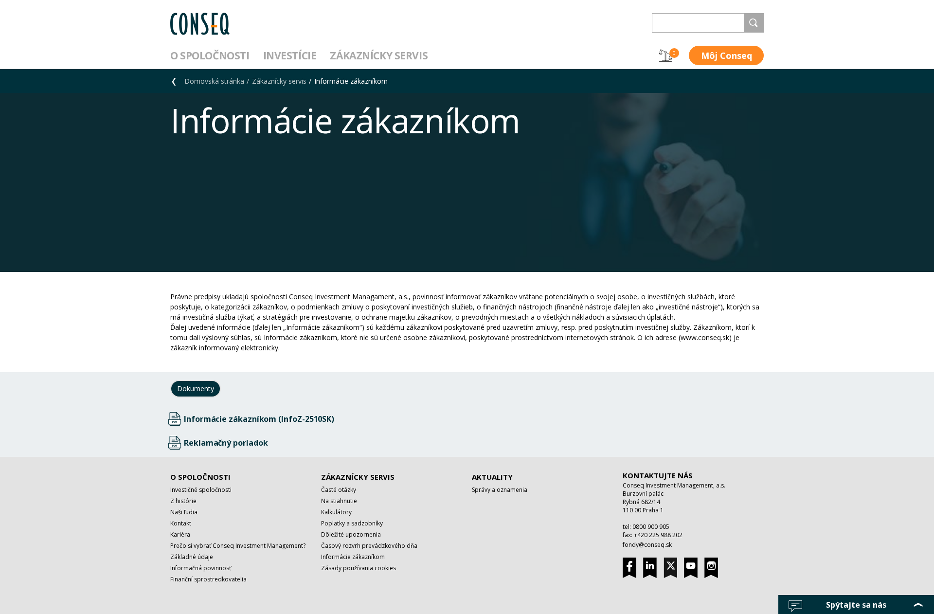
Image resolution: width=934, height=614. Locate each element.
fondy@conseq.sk (647, 545)
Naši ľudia (184, 512)
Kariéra (180, 534)
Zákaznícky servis (379, 55)
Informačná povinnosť (200, 568)
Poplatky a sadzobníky (352, 523)
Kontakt (180, 523)
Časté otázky (338, 490)
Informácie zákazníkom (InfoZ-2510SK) (259, 419)
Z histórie (183, 501)
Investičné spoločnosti (201, 490)
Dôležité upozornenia (351, 534)
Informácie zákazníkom (351, 81)
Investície (290, 55)
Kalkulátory (336, 512)
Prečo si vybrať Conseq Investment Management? (237, 546)
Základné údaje (191, 557)
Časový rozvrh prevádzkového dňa (369, 546)
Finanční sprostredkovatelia (208, 579)
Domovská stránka (214, 81)
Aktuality (492, 477)
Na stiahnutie (339, 501)
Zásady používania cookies (358, 568)
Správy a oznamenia (499, 490)
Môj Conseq (726, 55)
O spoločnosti (210, 55)
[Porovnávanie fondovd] (665, 55)
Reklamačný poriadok (226, 442)
